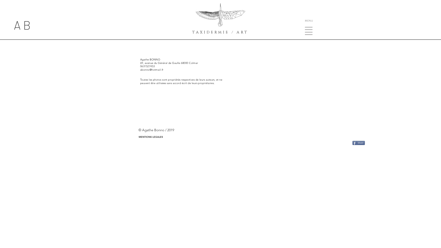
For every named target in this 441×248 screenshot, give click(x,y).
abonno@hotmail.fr (151, 69)
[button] (308, 31)
